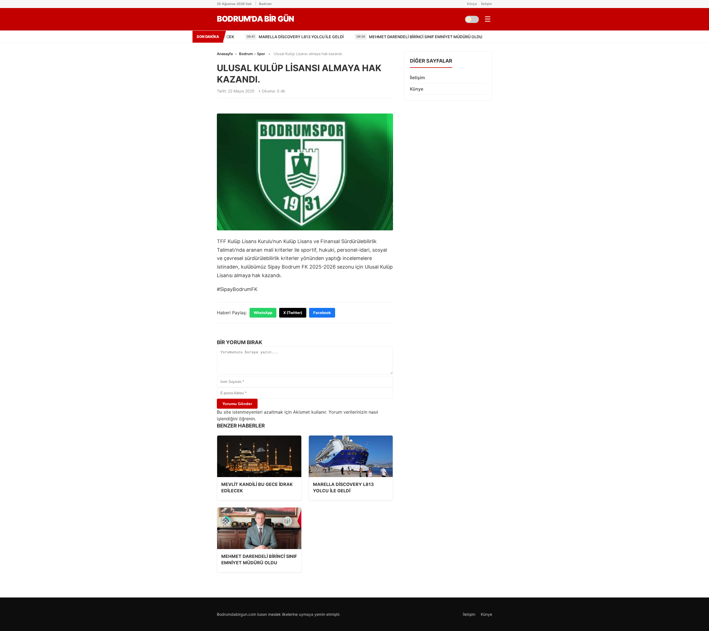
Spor (261, 53)
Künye (472, 4)
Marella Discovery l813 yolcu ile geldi (277, 36)
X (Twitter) (292, 312)
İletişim (486, 4)
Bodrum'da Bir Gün (255, 19)
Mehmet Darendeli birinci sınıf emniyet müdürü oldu (401, 36)
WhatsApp (263, 312)
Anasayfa (225, 53)
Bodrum (246, 53)
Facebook (322, 312)
